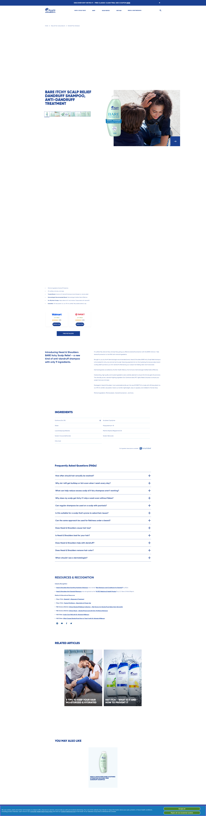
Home (46, 25)
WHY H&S (118, 10)
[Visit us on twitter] (71, 623)
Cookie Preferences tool (68, 811)
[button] (68, 333)
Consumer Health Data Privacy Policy (41, 811)
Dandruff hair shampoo (74, 25)
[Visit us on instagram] (57, 623)
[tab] (46, 114)
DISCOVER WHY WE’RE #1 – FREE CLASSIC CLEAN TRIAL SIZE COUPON (102, 3)
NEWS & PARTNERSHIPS (134, 10)
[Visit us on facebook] (66, 623)
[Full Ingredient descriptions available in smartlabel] (144, 448)
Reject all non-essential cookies (182, 813)
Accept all (182, 809)
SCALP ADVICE (106, 10)
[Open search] (160, 10)
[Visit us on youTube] (62, 623)
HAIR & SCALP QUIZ (80, 10)
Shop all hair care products (58, 25)
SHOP (93, 10)
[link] (56, 324)
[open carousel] (175, 141)
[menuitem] (80, 10)
